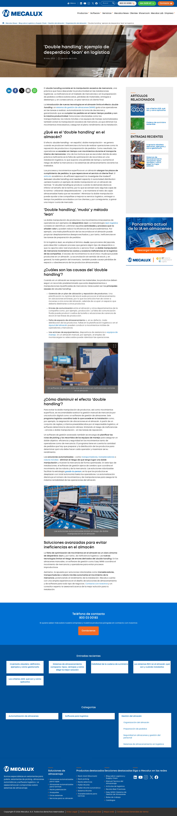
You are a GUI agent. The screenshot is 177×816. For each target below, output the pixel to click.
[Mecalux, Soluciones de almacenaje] (22, 17)
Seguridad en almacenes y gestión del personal (141, 736)
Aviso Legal (71, 812)
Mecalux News (121, 13)
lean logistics (111, 223)
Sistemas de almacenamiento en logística (143, 744)
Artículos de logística (115, 786)
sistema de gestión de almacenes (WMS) (76, 107)
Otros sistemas (56, 795)
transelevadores (106, 457)
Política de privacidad (90, 812)
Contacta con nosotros (96, 584)
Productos (82, 13)
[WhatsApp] (28, 92)
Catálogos (110, 800)
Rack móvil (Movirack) (87, 776)
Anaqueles (54, 792)
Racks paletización (58, 789)
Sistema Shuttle (85, 791)
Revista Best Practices (115, 789)
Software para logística (76, 716)
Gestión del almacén (131, 716)
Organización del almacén (136, 722)
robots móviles (51, 460)
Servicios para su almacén (61, 798)
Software (95, 13)
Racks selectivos (85, 782)
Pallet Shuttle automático (89, 788)
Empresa (169, 13)
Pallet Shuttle (84, 785)
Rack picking (83, 779)
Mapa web (109, 812)
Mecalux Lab (157, 13)
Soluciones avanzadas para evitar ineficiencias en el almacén (20, 137)
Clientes (134, 13)
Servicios (107, 13)
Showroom (144, 13)
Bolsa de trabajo (113, 797)
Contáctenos (88, 631)
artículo (47, 176)
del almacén (58, 325)
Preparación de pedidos (135, 729)
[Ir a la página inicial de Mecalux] (3, 23)
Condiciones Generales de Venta (132, 812)
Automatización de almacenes (24, 716)
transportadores (90, 457)
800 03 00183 (88, 617)
